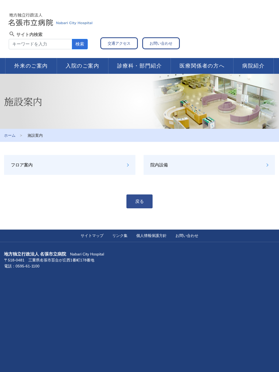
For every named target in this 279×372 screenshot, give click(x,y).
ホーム (10, 135)
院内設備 (159, 165)
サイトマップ (92, 235)
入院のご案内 (82, 66)
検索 (79, 44)
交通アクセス (119, 43)
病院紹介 (253, 66)
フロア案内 (22, 165)
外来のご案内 (31, 66)
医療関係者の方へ (202, 66)
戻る (139, 201)
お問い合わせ (161, 43)
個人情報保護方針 (151, 235)
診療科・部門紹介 (139, 66)
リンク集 (120, 235)
